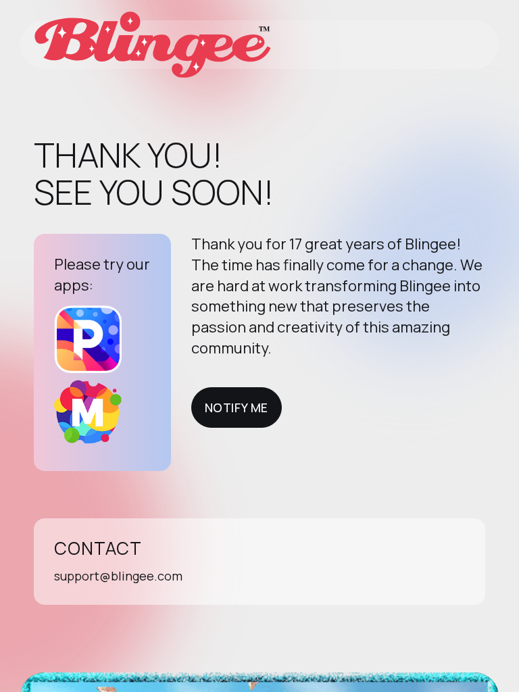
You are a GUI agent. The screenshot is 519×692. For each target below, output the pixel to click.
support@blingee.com (118, 576)
